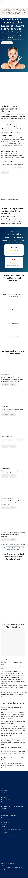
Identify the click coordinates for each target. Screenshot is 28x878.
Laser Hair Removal (6, 436)
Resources (3, 817)
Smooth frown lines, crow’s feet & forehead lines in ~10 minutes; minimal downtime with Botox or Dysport (12, 379)
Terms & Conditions (22, 869)
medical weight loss (14, 549)
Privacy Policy (14, 869)
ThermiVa (3, 801)
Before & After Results (6, 820)
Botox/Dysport (5, 374)
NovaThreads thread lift (18, 547)
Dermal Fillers (5, 406)
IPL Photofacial (5, 468)
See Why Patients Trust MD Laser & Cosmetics (11, 815)
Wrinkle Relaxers (4, 804)
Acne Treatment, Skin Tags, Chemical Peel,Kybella (12, 806)
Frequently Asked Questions (7, 813)
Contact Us (3, 824)
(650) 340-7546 (6, 832)
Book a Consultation (7, 42)
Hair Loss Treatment (7, 498)
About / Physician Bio (5, 810)
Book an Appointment (5, 822)
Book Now (13, 384)
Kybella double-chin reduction (13, 546)
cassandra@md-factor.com (8, 835)
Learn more (5, 172)
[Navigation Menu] (25, 4)
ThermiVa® (4, 530)
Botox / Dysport (4, 790)
